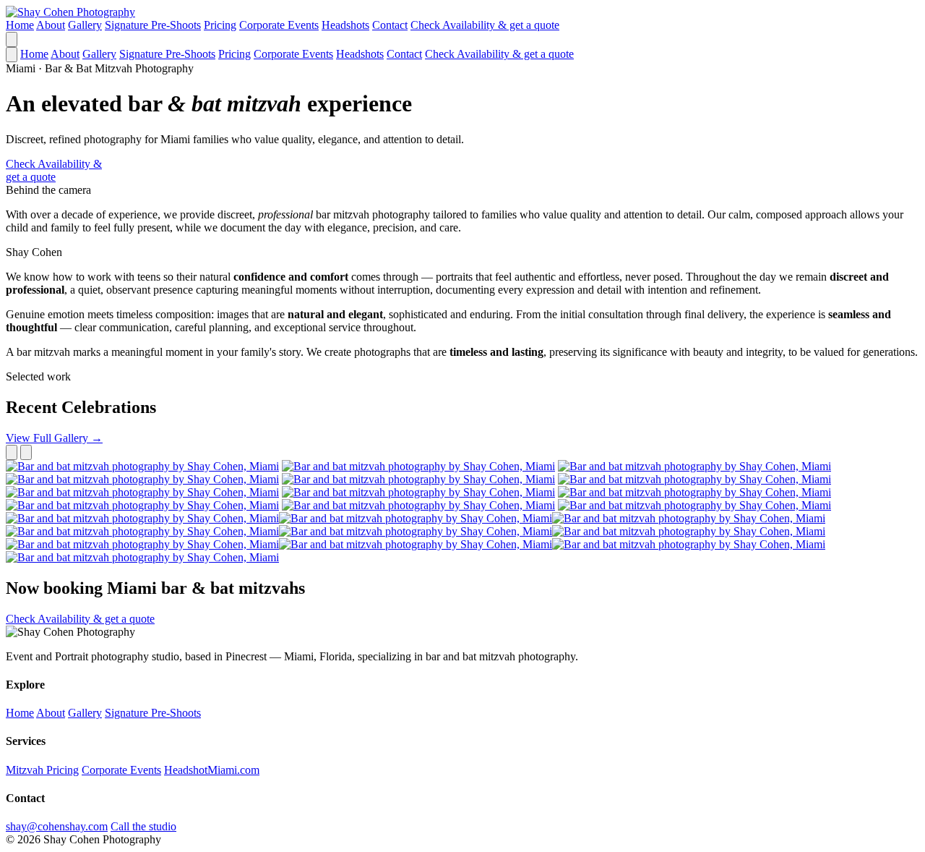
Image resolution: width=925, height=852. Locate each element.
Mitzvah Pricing (42, 770)
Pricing (220, 25)
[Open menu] (11, 39)
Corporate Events (279, 25)
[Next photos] (26, 452)
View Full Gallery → (54, 438)
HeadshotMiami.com (211, 770)
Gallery (85, 25)
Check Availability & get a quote (484, 25)
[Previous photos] (11, 452)
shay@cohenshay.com (57, 826)
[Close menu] (11, 54)
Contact (390, 25)
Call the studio (143, 826)
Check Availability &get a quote (54, 170)
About (50, 25)
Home (20, 25)
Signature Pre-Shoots (153, 25)
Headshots (345, 25)
